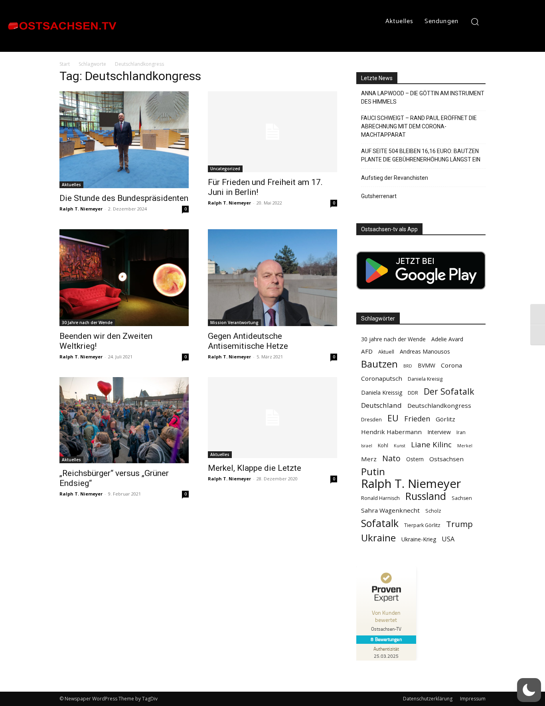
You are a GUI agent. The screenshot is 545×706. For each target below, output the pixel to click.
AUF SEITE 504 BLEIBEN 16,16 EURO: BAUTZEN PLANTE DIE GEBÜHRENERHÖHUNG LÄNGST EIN (420, 155)
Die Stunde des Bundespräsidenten (123, 198)
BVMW (426, 365)
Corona (451, 365)
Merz (369, 459)
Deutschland (381, 405)
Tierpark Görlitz (422, 525)
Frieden (417, 419)
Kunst (399, 445)
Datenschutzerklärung (427, 698)
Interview (439, 432)
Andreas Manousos (425, 351)
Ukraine (378, 537)
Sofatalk (380, 523)
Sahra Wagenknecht (390, 510)
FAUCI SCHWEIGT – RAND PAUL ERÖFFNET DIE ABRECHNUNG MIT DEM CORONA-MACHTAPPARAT (419, 126)
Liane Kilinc (431, 445)
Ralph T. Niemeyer (81, 209)
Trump (459, 524)
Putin (373, 471)
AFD (367, 351)
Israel (366, 445)
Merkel (464, 445)
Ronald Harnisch (380, 498)
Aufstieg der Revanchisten (394, 178)
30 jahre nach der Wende (393, 339)
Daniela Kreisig (425, 379)
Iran (461, 432)
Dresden (371, 419)
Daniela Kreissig (381, 392)
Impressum (473, 698)
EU (393, 418)
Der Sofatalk (449, 391)
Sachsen (462, 498)
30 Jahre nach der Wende (87, 322)
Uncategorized (225, 168)
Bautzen (379, 364)
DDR (413, 392)
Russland (425, 496)
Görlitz (445, 419)
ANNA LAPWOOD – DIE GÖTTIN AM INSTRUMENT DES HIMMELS (422, 97)
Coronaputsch (381, 378)
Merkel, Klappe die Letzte (254, 468)
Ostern (415, 459)
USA (448, 539)
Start (64, 64)
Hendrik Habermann (391, 432)
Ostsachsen (446, 459)
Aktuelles (71, 184)
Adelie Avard (447, 339)
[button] (475, 21)
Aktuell (386, 351)
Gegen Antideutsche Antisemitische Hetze (248, 341)
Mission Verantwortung (234, 322)
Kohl (383, 445)
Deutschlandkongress (439, 405)
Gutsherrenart (379, 196)
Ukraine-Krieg (418, 539)
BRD (407, 366)
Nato (391, 458)
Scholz (433, 510)
